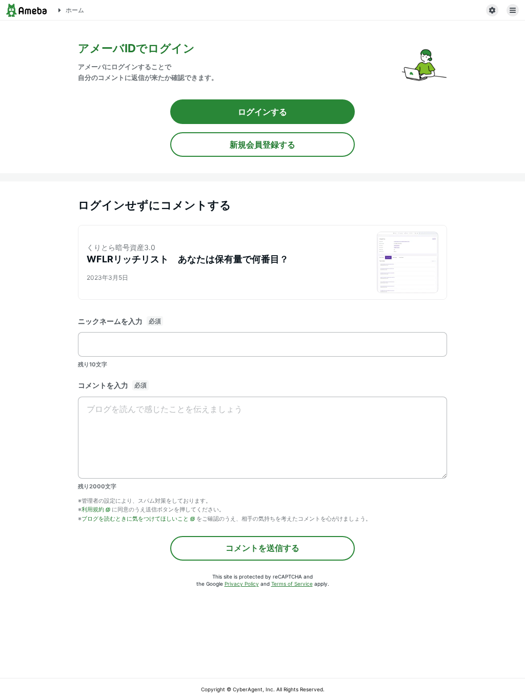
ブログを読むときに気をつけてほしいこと (135, 518)
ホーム (75, 10)
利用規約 (93, 509)
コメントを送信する (262, 548)
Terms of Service (292, 584)
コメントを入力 (103, 385)
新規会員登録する (262, 144)
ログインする (262, 112)
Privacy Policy (242, 584)
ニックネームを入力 (110, 321)
